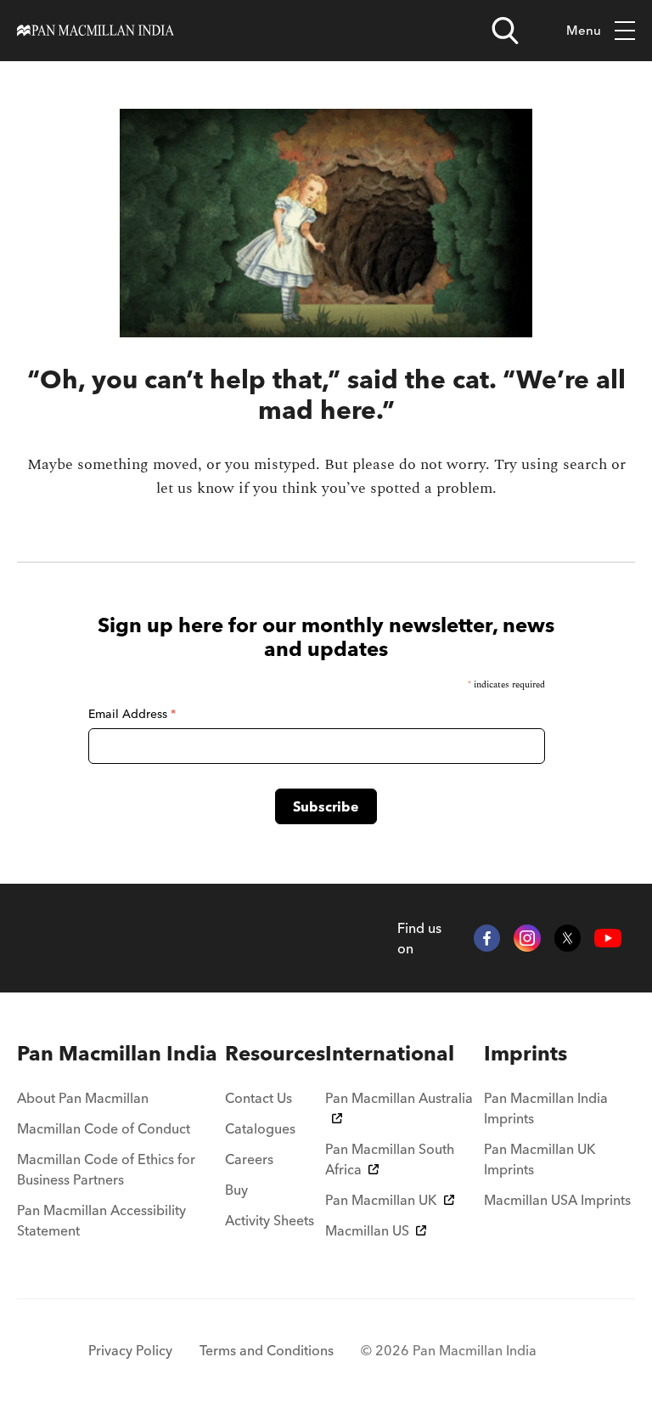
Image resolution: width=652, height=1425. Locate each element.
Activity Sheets (269, 1220)
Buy (236, 1189)
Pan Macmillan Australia (399, 1097)
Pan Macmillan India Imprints (546, 1108)
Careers (249, 1159)
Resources (275, 1053)
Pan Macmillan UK (381, 1199)
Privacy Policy (130, 1350)
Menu (583, 30)
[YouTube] (607, 938)
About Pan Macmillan (83, 1097)
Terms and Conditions (267, 1350)
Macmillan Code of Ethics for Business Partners (106, 1169)
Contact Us (258, 1097)
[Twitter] (568, 938)
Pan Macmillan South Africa (389, 1159)
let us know (195, 488)
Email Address (132, 713)
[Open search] (505, 30)
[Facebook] (487, 938)
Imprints (525, 1053)
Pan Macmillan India (117, 1053)
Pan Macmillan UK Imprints (540, 1159)
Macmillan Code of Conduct (103, 1128)
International (389, 1053)
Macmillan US (367, 1230)
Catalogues (260, 1128)
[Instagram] (527, 938)
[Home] (95, 30)
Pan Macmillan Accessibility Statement (101, 1220)
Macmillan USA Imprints (557, 1199)
